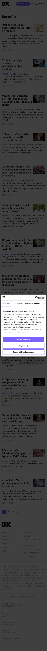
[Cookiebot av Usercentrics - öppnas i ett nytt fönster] (33, 297)
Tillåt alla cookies (23, 339)
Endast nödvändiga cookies (23, 352)
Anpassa (22, 346)
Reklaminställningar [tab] (32, 303)
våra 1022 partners (15, 314)
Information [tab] (17, 303)
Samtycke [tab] (6, 303)
